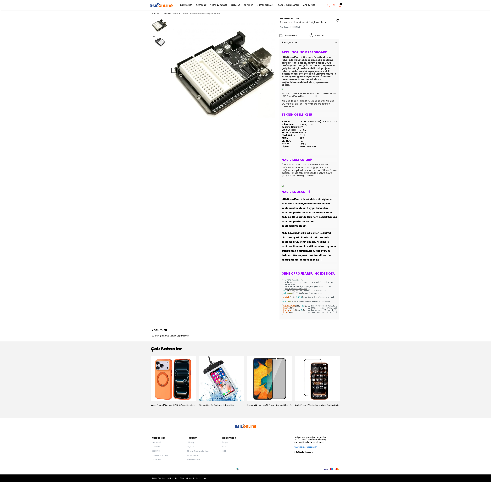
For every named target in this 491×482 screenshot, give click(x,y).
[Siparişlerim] (334, 5)
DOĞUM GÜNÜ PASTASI (288, 5)
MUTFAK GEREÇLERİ (265, 5)
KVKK (224, 451)
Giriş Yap (190, 442)
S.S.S (224, 446)
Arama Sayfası (193, 459)
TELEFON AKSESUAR (218, 5)
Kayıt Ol (190, 446)
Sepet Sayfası (193, 455)
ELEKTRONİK (201, 5)
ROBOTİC (156, 13)
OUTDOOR (248, 5)
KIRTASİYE (235, 5)
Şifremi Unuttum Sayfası (198, 451)
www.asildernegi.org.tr (305, 446)
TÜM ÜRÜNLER (186, 5)
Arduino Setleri (171, 13)
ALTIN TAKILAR (309, 5)
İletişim (225, 442)
